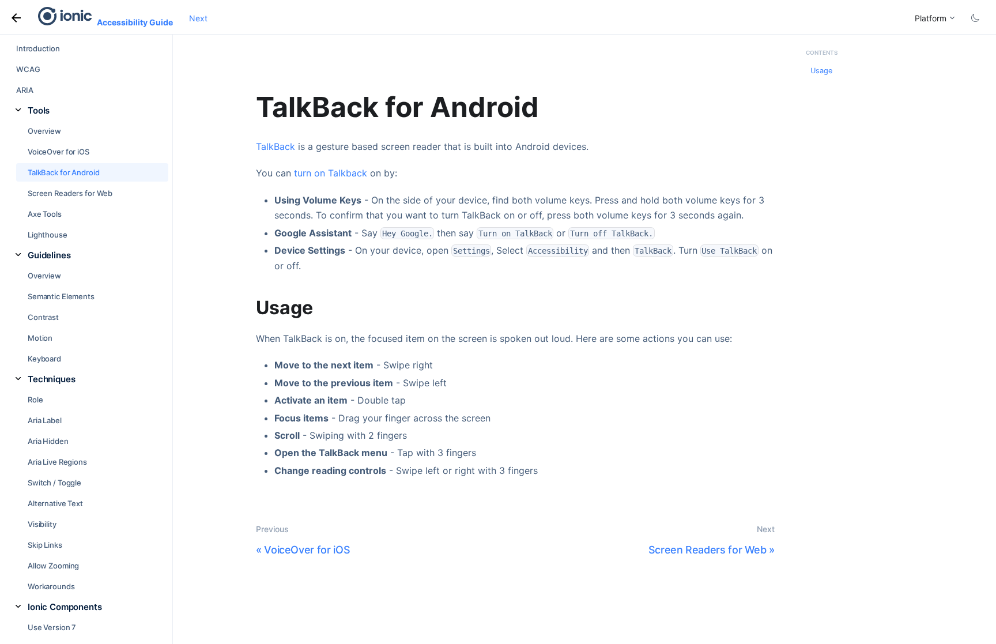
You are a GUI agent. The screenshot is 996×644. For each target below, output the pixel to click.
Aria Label (45, 420)
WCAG (28, 69)
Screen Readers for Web (70, 193)
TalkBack (275, 146)
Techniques (52, 379)
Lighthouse (47, 234)
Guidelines (49, 255)
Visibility (42, 524)
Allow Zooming (53, 565)
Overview (44, 130)
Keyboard (44, 358)
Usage (821, 70)
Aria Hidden (48, 441)
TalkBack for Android (63, 172)
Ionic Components (65, 606)
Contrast (43, 317)
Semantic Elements (61, 296)
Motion (40, 337)
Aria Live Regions (57, 461)
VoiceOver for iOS (58, 151)
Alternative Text (55, 503)
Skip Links (45, 544)
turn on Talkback (330, 173)
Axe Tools (45, 214)
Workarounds (51, 586)
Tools (39, 110)
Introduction (37, 48)
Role (35, 399)
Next (198, 18)
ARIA (24, 90)
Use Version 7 (52, 627)
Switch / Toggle (54, 482)
